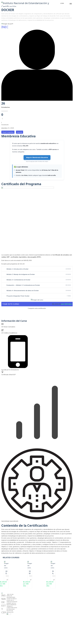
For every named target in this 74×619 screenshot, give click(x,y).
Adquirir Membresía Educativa (37, 157)
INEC (4, 27)
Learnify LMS (10, 603)
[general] (37, 300)
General (19, 132)
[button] (37, 312)
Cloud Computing (7, 132)
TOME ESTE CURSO (10, 304)
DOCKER (7, 10)
